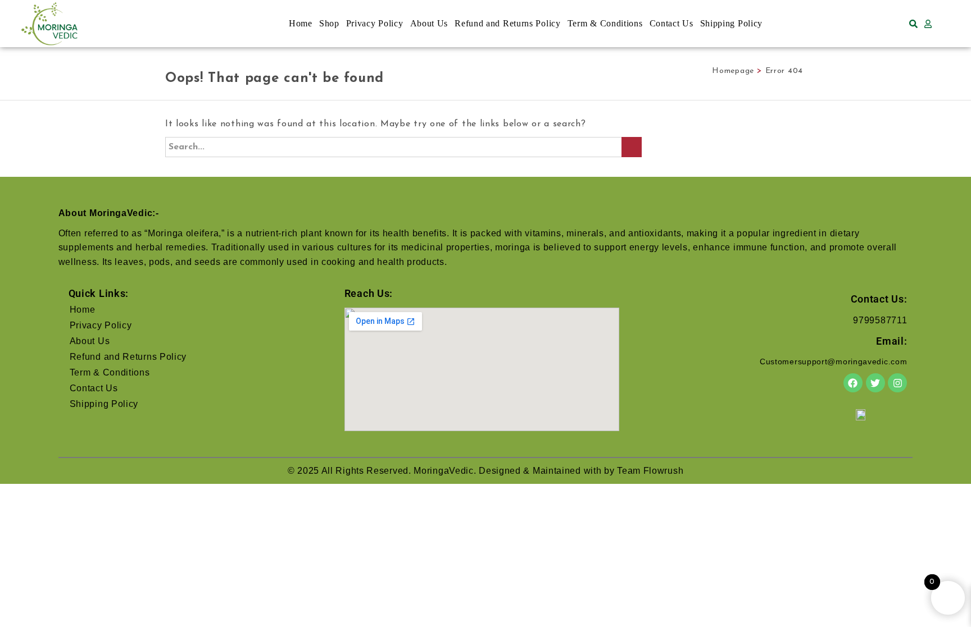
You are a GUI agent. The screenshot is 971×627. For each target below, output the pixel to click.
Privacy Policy (374, 23)
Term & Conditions (605, 23)
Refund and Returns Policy (508, 23)
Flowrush (663, 470)
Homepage (733, 71)
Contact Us (671, 23)
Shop (329, 23)
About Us (429, 23)
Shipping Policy (731, 23)
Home (300, 23)
